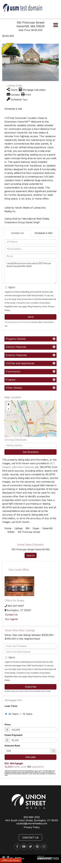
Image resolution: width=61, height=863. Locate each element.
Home (7, 528)
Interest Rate (12, 745)
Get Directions (30, 451)
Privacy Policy (37, 322)
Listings (18, 528)
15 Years (27, 713)
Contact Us (17, 233)
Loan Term (11, 706)
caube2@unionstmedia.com (31, 823)
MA (28, 528)
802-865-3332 (32, 817)
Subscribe (30, 686)
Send (30, 316)
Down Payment (14, 735)
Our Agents (11, 619)
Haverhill (47, 528)
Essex (36, 528)
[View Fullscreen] (8, 415)
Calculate (30, 757)
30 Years (13, 713)
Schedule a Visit (43, 233)
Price (8, 724)
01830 (11, 531)
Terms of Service (49, 322)
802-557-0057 (16, 605)
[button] (4, 62)
